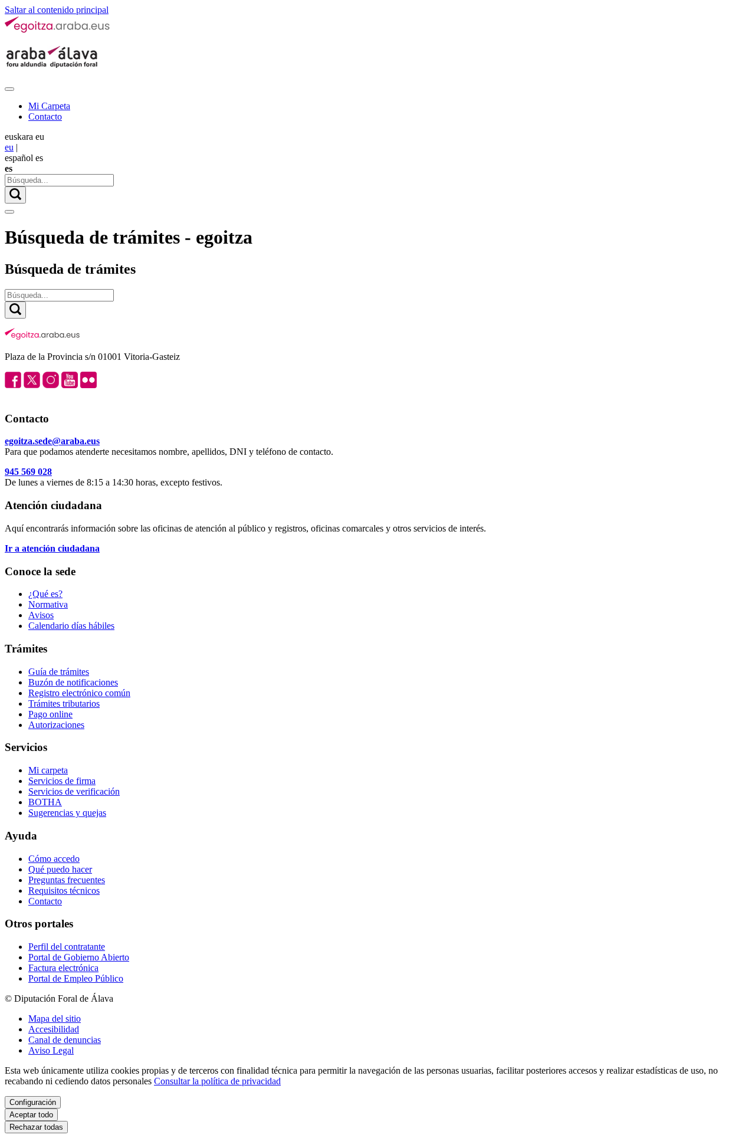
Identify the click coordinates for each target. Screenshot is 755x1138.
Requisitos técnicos (64, 891)
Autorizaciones (56, 725)
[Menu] (9, 89)
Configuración (32, 1102)
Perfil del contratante (66, 947)
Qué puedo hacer (60, 869)
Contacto (45, 116)
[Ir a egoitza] (58, 30)
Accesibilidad (53, 1029)
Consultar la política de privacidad (217, 1081)
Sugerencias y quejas (67, 813)
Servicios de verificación (74, 791)
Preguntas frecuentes (66, 880)
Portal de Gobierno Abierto (78, 957)
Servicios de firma (62, 781)
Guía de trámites (58, 672)
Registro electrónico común (79, 693)
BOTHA (45, 802)
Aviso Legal (51, 1050)
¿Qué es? (45, 594)
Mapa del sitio (54, 1019)
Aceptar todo (31, 1114)
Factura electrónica (63, 968)
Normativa (48, 604)
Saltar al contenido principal (57, 10)
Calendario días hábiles (71, 626)
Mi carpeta (48, 770)
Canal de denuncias (64, 1040)
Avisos (41, 615)
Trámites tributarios (64, 703)
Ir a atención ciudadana (52, 548)
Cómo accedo (54, 859)
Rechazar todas (36, 1127)
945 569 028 (28, 472)
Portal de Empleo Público (75, 978)
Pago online (50, 714)
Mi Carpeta (49, 106)
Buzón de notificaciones (73, 682)
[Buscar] (15, 195)
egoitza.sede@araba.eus (52, 441)
